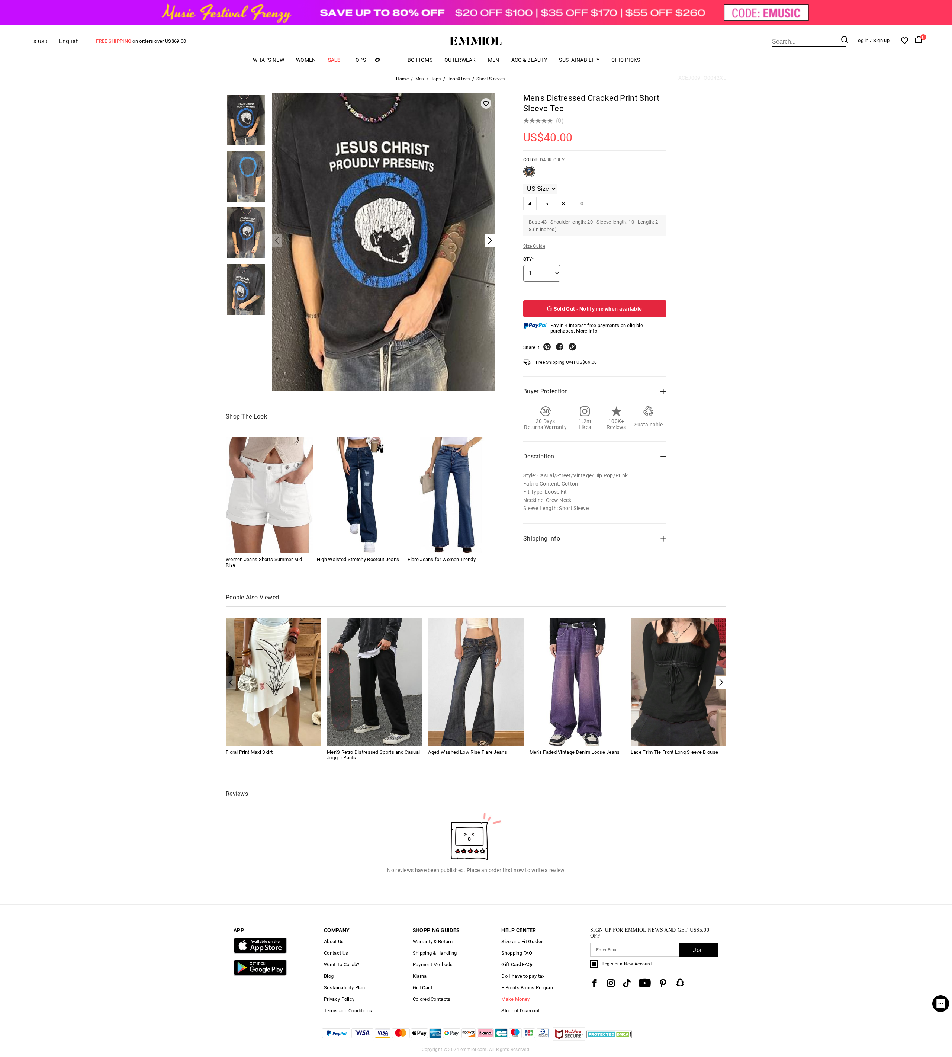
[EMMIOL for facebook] (594, 983)
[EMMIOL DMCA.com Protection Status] (609, 1038)
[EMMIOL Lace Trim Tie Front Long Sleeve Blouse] (678, 681)
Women (306, 60)
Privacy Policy (339, 999)
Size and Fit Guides (522, 941)
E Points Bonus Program (527, 987)
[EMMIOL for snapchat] (680, 982)
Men (493, 60)
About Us (334, 941)
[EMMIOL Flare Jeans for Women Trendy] (451, 495)
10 (581, 203)
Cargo (387, 60)
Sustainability (579, 60)
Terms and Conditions (348, 1010)
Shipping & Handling (435, 953)
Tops (359, 60)
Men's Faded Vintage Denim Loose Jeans (575, 752)
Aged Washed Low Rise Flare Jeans (467, 752)
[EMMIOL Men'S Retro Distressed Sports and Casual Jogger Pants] (374, 681)
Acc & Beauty (529, 60)
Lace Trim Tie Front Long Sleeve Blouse (674, 752)
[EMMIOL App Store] (260, 952)
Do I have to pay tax (522, 976)
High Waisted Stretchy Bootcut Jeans (358, 559)
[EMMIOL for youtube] (644, 983)
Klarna (420, 976)
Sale (334, 60)
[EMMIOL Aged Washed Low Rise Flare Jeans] (476, 681)
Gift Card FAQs (517, 964)
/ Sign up (880, 40)
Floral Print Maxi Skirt (249, 752)
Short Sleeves (490, 78)
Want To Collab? (342, 964)
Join (699, 950)
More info (586, 331)
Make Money (515, 999)
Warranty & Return (433, 941)
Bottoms (420, 60)
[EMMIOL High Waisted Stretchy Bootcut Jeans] (360, 495)
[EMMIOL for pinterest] (663, 983)
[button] (721, 682)
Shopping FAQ (516, 953)
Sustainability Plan (344, 987)
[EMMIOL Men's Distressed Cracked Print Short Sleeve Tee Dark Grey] (529, 174)
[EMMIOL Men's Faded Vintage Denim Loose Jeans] (577, 681)
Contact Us (336, 953)
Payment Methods (433, 964)
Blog (329, 976)
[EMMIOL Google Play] (260, 974)
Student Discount (520, 1010)
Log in (862, 40)
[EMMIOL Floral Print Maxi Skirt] (273, 681)
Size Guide (534, 246)
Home (402, 78)
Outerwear (460, 60)
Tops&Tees (459, 78)
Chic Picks (625, 60)
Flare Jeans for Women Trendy (441, 559)
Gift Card (422, 987)
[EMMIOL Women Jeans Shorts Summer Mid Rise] (269, 495)
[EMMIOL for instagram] (611, 983)
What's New (268, 60)
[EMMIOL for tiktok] (626, 983)
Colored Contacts (432, 999)
